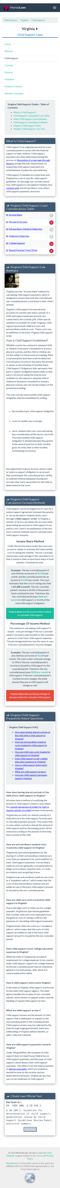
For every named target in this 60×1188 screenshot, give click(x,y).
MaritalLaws (10, 20)
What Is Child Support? (24, 112)
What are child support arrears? (30, 771)
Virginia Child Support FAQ (26, 125)
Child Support (38, 20)
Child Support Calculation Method (30, 122)
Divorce (9, 72)
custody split (12, 188)
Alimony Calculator (14, 93)
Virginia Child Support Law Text (29, 128)
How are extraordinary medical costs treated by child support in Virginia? (31, 745)
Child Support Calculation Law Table (31, 115)
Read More (30, 1129)
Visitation (9, 79)
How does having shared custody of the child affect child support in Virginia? (32, 735)
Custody (9, 65)
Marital (18, 7)
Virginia (24, 20)
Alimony (9, 51)
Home (8, 44)
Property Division (13, 86)
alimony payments (18, 1069)
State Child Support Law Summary (30, 119)
